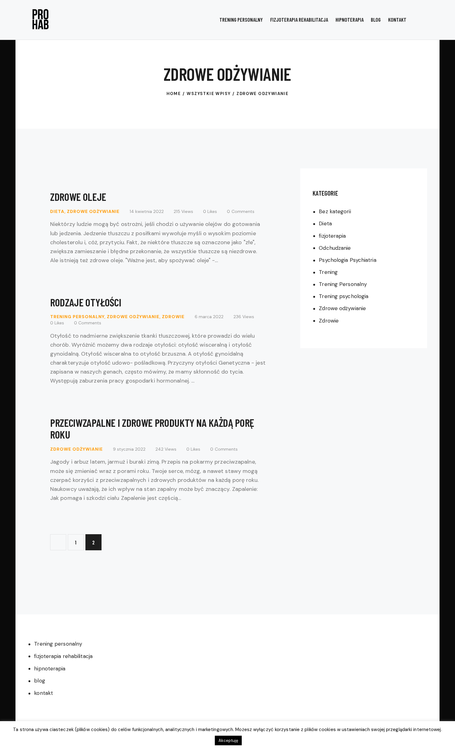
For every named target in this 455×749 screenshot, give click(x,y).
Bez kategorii (335, 211)
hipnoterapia (49, 668)
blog (39, 680)
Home (174, 93)
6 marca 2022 (209, 316)
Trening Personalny (77, 316)
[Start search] (422, 20)
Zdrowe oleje (78, 196)
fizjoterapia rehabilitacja (63, 656)
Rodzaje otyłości (85, 302)
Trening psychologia (343, 296)
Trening (328, 272)
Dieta (57, 211)
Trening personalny (58, 643)
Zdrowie (173, 316)
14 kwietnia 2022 (147, 211)
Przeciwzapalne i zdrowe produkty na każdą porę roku (152, 428)
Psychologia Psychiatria (347, 260)
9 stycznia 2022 (129, 449)
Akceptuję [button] (228, 740)
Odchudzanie (335, 248)
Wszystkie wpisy (209, 93)
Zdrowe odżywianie (93, 211)
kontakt (43, 693)
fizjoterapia (332, 235)
